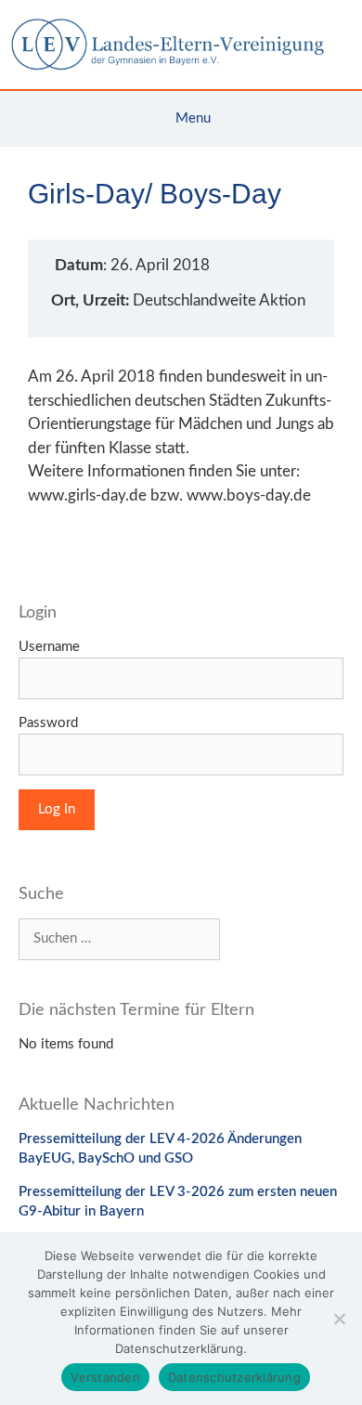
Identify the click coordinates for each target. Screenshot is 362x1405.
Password (48, 723)
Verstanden (105, 1377)
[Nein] (339, 1318)
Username (49, 647)
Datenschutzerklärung (234, 1377)
